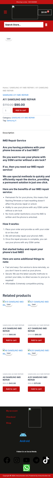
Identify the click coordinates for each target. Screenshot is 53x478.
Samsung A (11, 120)
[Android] (23, 434)
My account (12, 411)
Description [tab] (8, 133)
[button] (5, 12)
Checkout (10, 417)
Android (25, 441)
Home (5, 88)
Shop (8, 423)
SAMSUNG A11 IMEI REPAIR (22, 88)
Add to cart (20, 110)
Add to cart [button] (11, 340)
